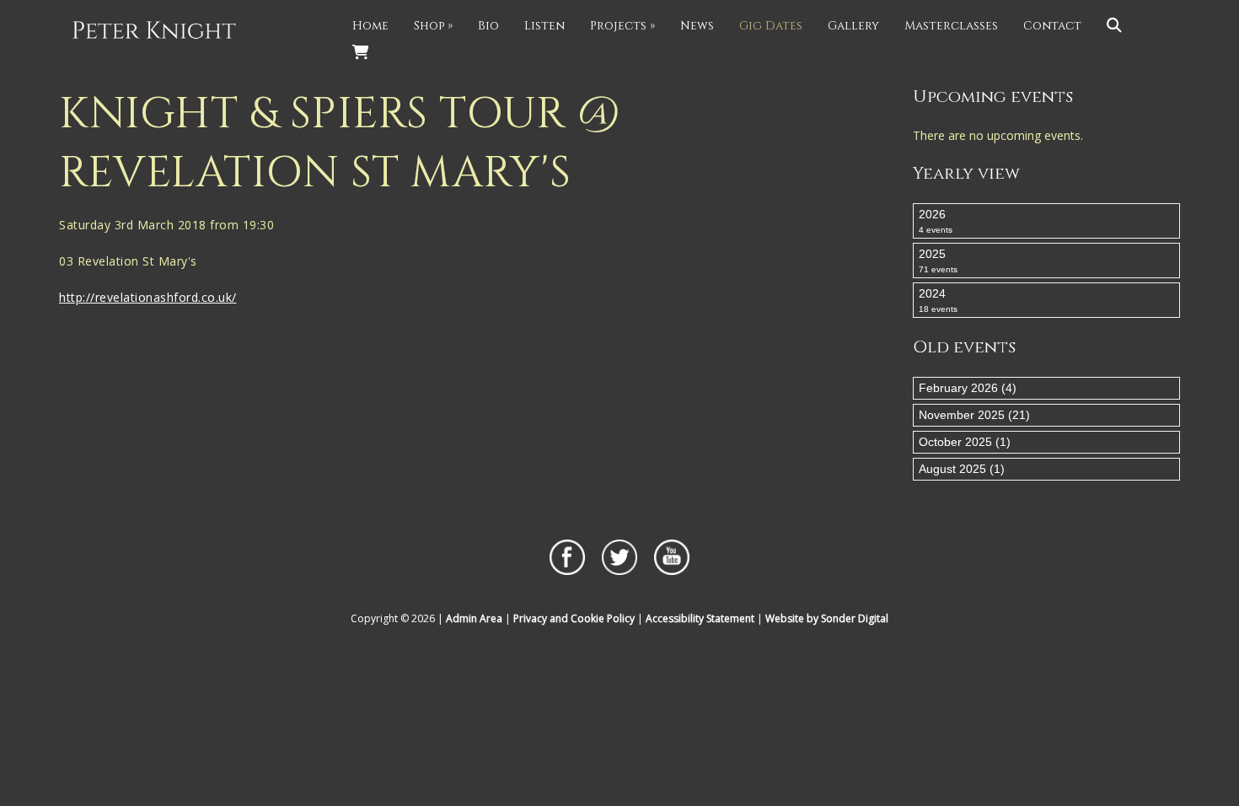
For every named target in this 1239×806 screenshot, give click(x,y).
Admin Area (474, 618)
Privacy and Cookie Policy (574, 618)
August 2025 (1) (962, 469)
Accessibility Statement (700, 618)
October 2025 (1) (965, 442)
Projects (622, 26)
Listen (544, 26)
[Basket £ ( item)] (361, 53)
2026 (935, 220)
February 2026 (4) (967, 388)
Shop (433, 26)
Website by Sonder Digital (826, 618)
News (697, 26)
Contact (1052, 26)
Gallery (853, 26)
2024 (938, 300)
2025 (938, 260)
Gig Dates (770, 26)
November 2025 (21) (974, 415)
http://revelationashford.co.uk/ (148, 297)
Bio (488, 26)
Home (370, 26)
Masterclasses (951, 26)
